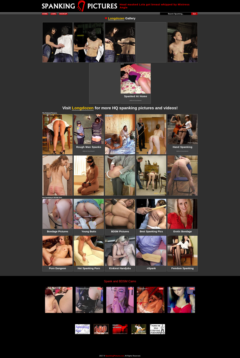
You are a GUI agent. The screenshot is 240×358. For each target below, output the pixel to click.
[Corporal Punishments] (157, 329)
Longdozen (116, 18)
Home (45, 14)
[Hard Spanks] (120, 329)
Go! (194, 14)
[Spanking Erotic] (101, 329)
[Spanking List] (82, 329)
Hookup (63, 14)
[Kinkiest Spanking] (138, 329)
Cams (53, 14)
